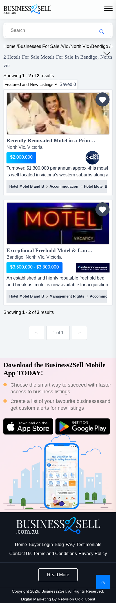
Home (21, 544)
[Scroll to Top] (103, 582)
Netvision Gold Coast (76, 599)
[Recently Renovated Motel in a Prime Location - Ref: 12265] (58, 114)
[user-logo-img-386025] (93, 268)
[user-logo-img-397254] (93, 158)
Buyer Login (41, 544)
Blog (59, 544)
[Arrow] (107, 53)
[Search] (102, 31)
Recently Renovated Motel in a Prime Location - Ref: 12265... (58, 140)
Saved (67, 84)
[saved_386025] (102, 209)
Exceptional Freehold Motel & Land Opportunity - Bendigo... (58, 250)
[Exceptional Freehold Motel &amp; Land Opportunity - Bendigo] (58, 224)
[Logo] (27, 8)
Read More (58, 574)
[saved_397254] (102, 99)
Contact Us (20, 553)
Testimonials (88, 544)
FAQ (70, 544)
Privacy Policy (93, 553)
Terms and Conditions (55, 553)
